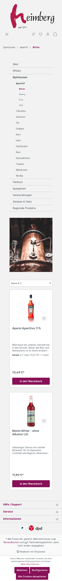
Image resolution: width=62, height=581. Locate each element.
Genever (20, 116)
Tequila (20, 164)
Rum (18, 152)
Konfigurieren (40, 570)
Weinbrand (21, 169)
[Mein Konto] (48, 34)
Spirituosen (20, 77)
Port (21, 100)
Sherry (22, 94)
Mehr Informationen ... (31, 564)
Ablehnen (22, 570)
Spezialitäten (23, 158)
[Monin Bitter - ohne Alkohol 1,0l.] (31, 411)
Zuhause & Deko (22, 201)
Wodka (19, 175)
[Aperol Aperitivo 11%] (31, 308)
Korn (18, 134)
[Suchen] (33, 34)
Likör (18, 140)
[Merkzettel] (40, 34)
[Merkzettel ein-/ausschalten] (44, 318)
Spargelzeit (19, 188)
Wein (15, 64)
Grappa (20, 128)
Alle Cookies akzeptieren (32, 576)
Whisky (17, 70)
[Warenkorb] (55, 34)
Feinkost (18, 182)
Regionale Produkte (24, 208)
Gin (17, 122)
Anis (21, 105)
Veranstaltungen (22, 195)
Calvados (21, 111)
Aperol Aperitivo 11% (26, 328)
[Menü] (6, 34)
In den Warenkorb (31, 381)
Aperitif (20, 83)
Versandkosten (11, 542)
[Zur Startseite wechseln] (31, 16)
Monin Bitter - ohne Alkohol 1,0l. (25, 432)
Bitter (22, 89)
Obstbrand (21, 146)
